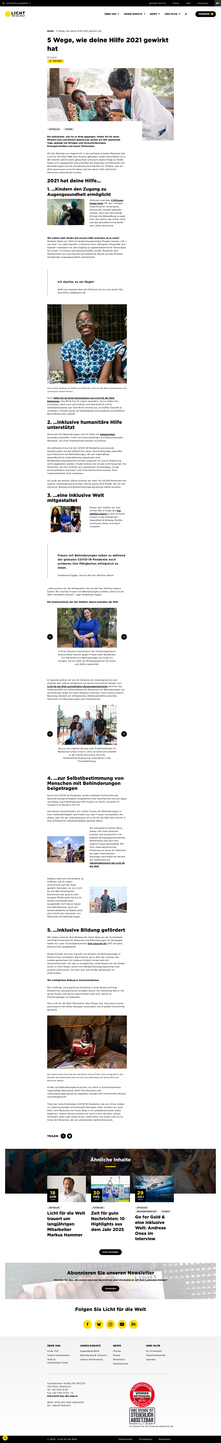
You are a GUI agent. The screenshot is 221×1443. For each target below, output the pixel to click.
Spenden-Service (157, 3)
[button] (2, 1440)
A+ (218, 3)
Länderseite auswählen (17, 3)
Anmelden (110, 1288)
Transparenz (145, 1439)
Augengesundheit (90, 1351)
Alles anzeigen (110, 1252)
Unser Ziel (52, 1351)
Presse (176, 3)
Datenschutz (125, 1439)
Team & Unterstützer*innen (57, 1361)
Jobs (188, 3)
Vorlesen (57, 61)
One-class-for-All (97, 943)
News (117, 1345)
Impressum (203, 3)
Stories (117, 1351)
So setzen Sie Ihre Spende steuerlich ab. (151, 1426)
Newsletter (119, 1359)
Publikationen (120, 1364)
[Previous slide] (50, 637)
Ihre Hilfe (153, 1345)
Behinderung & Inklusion (93, 1355)
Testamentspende (155, 1355)
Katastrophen (107, 434)
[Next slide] (124, 637)
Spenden (204, 14)
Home (50, 31)
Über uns (53, 1345)
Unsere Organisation (58, 1355)
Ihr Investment (154, 1351)
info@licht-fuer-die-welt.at (62, 1396)
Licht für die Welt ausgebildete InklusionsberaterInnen (77, 686)
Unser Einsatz (90, 1345)
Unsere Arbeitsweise (91, 1359)
